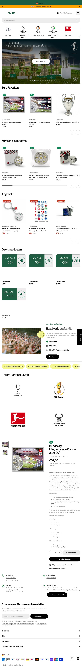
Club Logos (56, 525)
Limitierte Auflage (61, 226)
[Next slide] (54, 80)
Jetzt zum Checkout (64, 559)
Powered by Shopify (17, 665)
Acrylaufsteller (33, 173)
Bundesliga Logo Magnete (60, 547)
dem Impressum (41, 624)
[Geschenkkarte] (14, 260)
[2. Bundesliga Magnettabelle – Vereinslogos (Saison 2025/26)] (41, 211)
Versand (60, 463)
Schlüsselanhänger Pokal (9, 226)
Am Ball (8, 665)
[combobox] (41, 20)
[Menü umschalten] (3, 13)
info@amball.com (51, 577)
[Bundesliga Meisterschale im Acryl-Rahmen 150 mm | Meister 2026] (41, 158)
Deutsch (41, 3)
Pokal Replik (59, 119)
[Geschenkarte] (14, 294)
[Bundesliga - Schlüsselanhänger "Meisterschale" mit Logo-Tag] (14, 211)
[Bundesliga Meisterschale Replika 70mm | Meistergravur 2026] (68, 158)
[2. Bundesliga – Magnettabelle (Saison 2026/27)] (41, 105)
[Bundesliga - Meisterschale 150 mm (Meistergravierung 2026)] (14, 158)
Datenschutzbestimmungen (25, 624)
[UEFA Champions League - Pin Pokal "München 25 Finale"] (68, 211)
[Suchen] (77, 20)
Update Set (56, 523)
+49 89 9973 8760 (11, 577)
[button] (3, 6)
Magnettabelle (6, 119)
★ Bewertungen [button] (81, 336)
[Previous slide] (27, 80)
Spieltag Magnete (58, 545)
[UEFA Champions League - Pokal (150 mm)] (68, 105)
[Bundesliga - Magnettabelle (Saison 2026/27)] (14, 105)
